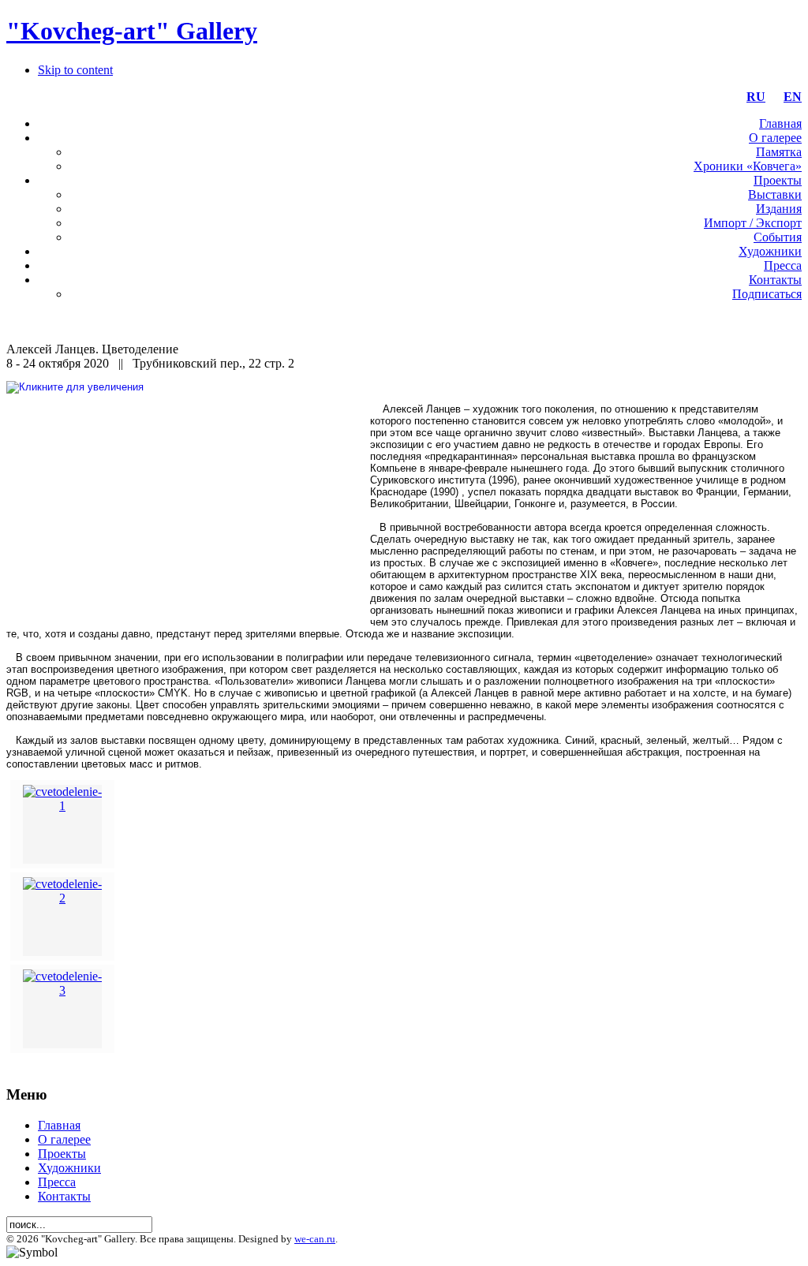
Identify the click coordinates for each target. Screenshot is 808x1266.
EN (793, 96)
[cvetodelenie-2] (62, 898)
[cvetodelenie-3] (62, 990)
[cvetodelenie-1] (62, 805)
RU (755, 96)
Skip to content (75, 70)
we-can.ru (314, 1239)
